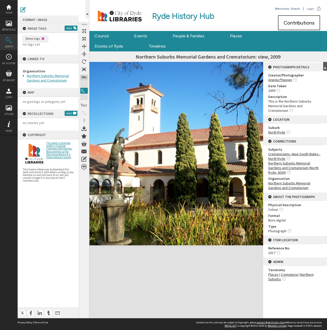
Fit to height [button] (84, 54)
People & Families (188, 36)
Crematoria (289, 274)
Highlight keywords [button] (84, 121)
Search (9, 46)
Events (140, 36)
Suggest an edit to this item (23, 10)
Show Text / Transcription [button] (84, 105)
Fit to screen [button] (84, 38)
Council (102, 36)
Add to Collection (84, 136)
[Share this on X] (22, 310)
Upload (8, 114)
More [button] (9, 131)
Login (9, 97)
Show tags (33, 38)
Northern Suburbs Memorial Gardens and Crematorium (48, 78)
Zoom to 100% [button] (84, 69)
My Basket (9, 80)
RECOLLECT (231, 325)
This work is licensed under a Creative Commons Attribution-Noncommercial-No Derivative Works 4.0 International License (59, 150)
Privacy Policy (25, 322)
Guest (295, 8)
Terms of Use (41, 322)
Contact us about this (84, 151)
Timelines (157, 46)
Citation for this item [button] (84, 167)
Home (9, 12)
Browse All (9, 29)
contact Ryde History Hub (271, 322)
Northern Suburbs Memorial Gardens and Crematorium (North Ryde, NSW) (293, 168)
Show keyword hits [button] (84, 113)
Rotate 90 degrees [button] (84, 61)
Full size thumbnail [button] (84, 31)
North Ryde (276, 132)
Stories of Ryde (109, 46)
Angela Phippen (280, 80)
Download (84, 128)
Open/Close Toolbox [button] (87, 9)
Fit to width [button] (84, 46)
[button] (84, 91)
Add (69, 28)
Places (236, 36)
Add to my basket (84, 144)
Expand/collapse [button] (325, 66)
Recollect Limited (277, 325)
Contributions (299, 23)
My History (9, 63)
